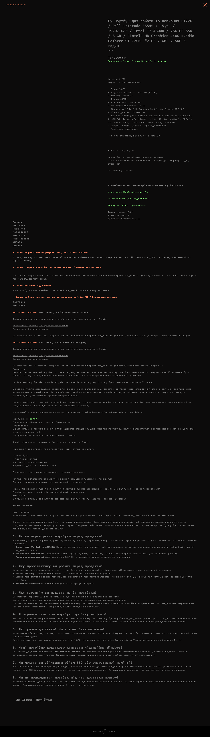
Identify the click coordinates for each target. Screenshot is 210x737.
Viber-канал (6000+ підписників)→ (128, 192)
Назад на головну (16, 4)
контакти (34, 418)
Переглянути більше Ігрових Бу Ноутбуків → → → (137, 61)
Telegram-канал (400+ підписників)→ (129, 198)
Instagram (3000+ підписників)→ (127, 205)
